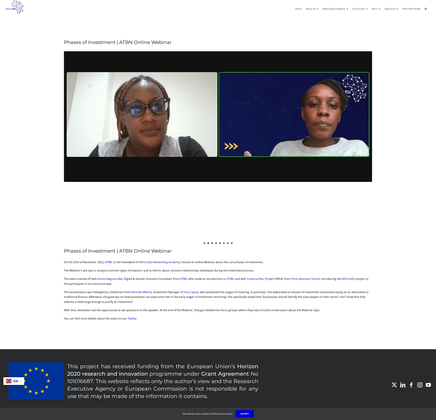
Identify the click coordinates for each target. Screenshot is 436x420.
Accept (244, 413)
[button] (426, 8)
